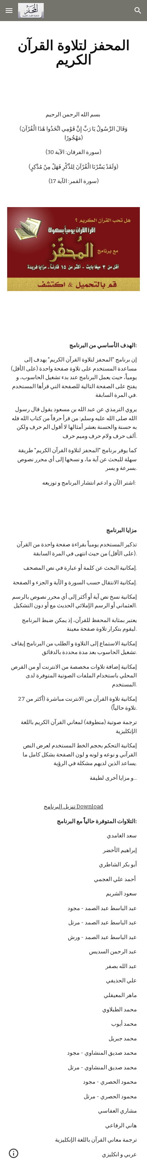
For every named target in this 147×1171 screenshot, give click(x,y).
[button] (9, 10)
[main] (73, 52)
